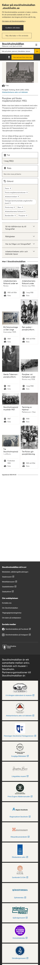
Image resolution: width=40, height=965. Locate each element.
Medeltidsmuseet (8, 582)
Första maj (9, 207)
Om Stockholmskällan (10, 608)
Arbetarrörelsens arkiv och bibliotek (15, 92)
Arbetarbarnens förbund (14, 211)
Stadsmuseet (7, 577)
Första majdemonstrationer (15, 192)
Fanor (7, 188)
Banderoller (9, 215)
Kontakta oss (6, 603)
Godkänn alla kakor (12, 28)
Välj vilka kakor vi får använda (16, 35)
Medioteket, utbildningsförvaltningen (15, 572)
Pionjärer (22, 215)
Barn (19, 207)
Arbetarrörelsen (11, 196)
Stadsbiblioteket (8, 587)
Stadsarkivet (6, 592)
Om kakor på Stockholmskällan (13, 21)
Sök (37, 51)
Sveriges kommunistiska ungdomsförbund (19, 202)
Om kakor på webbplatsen (11, 618)
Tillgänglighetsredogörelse (11, 613)
